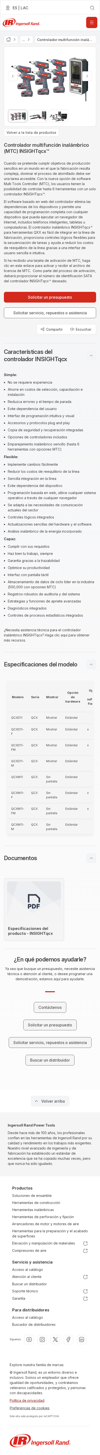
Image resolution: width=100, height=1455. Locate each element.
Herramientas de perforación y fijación (43, 1217)
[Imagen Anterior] (13, 76)
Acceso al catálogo (27, 1269)
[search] (92, 7)
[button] (50, 355)
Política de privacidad (27, 1400)
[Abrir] (91, 22)
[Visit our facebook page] (68, 1339)
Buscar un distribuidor (29, 1284)
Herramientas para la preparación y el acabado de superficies (50, 1233)
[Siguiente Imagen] (87, 76)
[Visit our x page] (55, 1339)
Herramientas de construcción (36, 1203)
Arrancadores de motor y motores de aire (45, 1224)
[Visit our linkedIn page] (81, 1339)
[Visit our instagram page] (42, 1339)
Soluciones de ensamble (32, 1195)
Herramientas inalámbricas (33, 1210)
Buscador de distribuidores (34, 1324)
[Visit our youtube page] (29, 1339)
